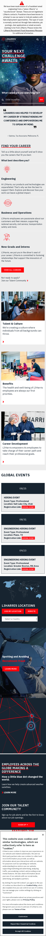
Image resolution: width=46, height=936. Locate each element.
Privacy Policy (29, 900)
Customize (23, 916)
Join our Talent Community (13, 280)
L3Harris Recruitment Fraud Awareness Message (23, 30)
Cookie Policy (31, 885)
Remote (32, 611)
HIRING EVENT (28, 507)
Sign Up (22, 825)
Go (41, 99)
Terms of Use (19, 909)
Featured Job (23, 831)
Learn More (11, 669)
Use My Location (12, 611)
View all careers (12, 270)
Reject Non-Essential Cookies (23, 924)
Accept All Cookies (23, 931)
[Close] (43, 835)
